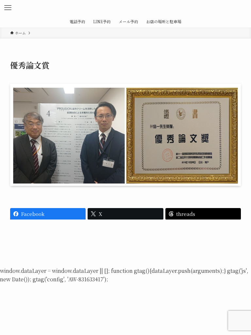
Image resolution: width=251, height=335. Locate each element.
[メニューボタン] (8, 8)
